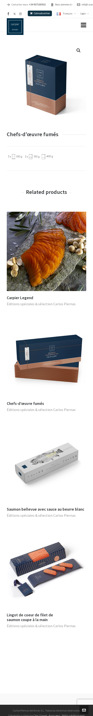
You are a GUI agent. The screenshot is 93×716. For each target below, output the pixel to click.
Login (83, 13)
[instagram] (21, 13)
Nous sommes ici (63, 4)
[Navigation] (83, 25)
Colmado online (42, 13)
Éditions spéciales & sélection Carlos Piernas (41, 304)
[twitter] (15, 13)
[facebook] (9, 13)
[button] (78, 50)
